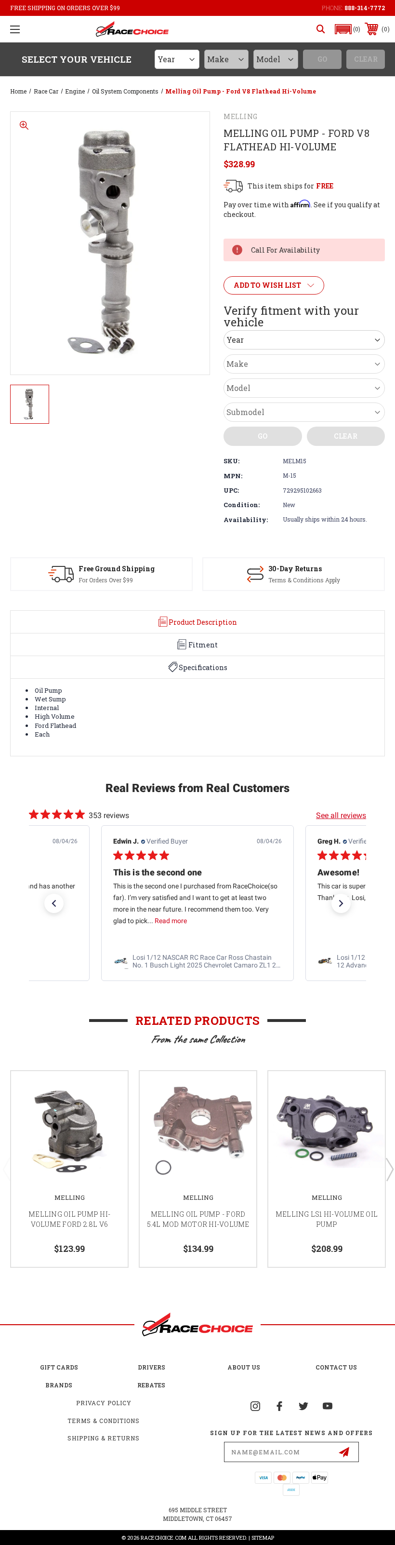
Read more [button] (171, 921)
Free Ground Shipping (117, 568)
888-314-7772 (364, 8)
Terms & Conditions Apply (304, 580)
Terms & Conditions (103, 1420)
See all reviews (341, 815)
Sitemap (262, 1537)
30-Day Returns (295, 568)
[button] (347, 29)
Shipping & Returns (103, 1438)
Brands (58, 1385)
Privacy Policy (104, 1403)
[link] (197, 961)
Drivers (151, 1367)
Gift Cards (59, 1367)
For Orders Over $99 (106, 580)
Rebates (151, 1385)
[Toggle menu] (15, 29)
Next (389, 1169)
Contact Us (336, 1367)
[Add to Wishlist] (108, 1090)
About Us (243, 1367)
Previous (6, 1169)
